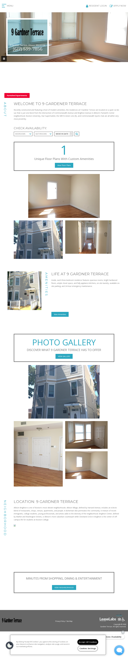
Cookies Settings (88, 648)
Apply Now (119, 6)
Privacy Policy (60, 621)
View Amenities (60, 314)
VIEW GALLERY (64, 356)
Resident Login (98, 6)
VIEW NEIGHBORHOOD (64, 587)
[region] (58, 645)
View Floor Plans (64, 165)
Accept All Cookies (88, 642)
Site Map (69, 621)
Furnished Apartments (17, 95)
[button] (10, 645)
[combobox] (23, 134)
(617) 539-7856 (27, 49)
